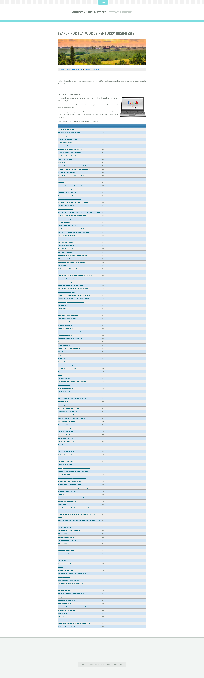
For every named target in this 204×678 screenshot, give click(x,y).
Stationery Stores (63, 361)
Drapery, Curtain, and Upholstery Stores (69, 348)
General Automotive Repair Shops (67, 491)
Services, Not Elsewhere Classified (67, 626)
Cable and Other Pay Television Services (68, 258)
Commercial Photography (65, 464)
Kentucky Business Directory (89, 12)
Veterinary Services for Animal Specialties (69, 132)
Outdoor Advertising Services (66, 461)
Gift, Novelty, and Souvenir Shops (67, 368)
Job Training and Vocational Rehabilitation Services (72, 573)
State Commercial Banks (64, 391)
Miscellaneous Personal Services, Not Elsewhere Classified (73, 458)
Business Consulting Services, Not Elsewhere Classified (72, 607)
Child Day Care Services (64, 577)
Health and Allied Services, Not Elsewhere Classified (72, 557)
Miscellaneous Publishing (65, 189)
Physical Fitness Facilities (64, 527)
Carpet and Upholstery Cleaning (66, 438)
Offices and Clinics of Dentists (66, 537)
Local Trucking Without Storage (66, 235)
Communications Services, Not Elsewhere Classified (71, 262)
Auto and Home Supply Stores (66, 322)
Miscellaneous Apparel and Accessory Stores (70, 338)
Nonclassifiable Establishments (66, 610)
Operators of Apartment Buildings (67, 411)
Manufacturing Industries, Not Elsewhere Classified (72, 229)
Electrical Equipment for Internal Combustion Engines (72, 215)
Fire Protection (62, 620)
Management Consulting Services (67, 600)
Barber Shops (61, 448)
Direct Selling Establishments (66, 371)
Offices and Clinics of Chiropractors (67, 540)
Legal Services (62, 560)
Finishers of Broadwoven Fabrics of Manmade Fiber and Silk (74, 179)
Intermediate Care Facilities (65, 553)
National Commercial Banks (65, 388)
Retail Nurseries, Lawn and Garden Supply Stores (71, 302)
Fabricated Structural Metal (65, 209)
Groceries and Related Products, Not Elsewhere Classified (73, 298)
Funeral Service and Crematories (66, 451)
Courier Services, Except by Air (66, 245)
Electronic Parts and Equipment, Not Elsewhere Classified (73, 282)
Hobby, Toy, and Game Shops (66, 365)
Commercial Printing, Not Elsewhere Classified (70, 195)
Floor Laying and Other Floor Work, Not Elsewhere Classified (74, 169)
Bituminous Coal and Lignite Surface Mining (70, 149)
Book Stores (61, 358)
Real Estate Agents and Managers (67, 421)
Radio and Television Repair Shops (67, 501)
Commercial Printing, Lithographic (67, 192)
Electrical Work (62, 162)
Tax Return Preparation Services (66, 454)
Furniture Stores (62, 342)
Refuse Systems (62, 265)
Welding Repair (62, 504)
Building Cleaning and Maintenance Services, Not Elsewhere (74, 468)
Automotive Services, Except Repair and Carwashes (71, 498)
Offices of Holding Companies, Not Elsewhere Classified (73, 428)
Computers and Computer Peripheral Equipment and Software (75, 275)
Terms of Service (118, 664)
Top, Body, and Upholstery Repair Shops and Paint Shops (73, 488)
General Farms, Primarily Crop (66, 129)
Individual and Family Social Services (67, 570)
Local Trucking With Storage (65, 242)
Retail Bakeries (62, 312)
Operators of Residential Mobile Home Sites (70, 415)
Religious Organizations (64, 590)
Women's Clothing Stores (65, 335)
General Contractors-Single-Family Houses (69, 152)
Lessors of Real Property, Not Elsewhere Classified (71, 418)
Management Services (64, 597)
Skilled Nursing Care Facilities (66, 550)
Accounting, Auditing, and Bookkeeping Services (71, 593)
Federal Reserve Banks (64, 385)
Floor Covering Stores (64, 345)
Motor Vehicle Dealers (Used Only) (67, 318)
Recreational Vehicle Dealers (65, 328)
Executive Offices (62, 613)
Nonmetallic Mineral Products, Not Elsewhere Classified (73, 202)
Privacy (109, 664)
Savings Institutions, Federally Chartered (69, 395)
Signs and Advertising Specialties (67, 225)
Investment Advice (63, 401)
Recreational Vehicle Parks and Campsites (69, 434)
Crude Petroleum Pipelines (65, 252)
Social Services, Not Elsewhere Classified (68, 580)
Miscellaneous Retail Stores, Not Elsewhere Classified (72, 381)
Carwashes (61, 494)
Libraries (60, 567)
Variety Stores (62, 305)
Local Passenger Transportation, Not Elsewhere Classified (73, 232)
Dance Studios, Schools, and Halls (67, 511)
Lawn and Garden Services (65, 142)
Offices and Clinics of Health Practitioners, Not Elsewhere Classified (76, 547)
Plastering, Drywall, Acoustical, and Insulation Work (72, 166)
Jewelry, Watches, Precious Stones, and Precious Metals (73, 288)
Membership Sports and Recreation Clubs (69, 530)
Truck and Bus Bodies (64, 222)
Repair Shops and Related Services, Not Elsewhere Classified (74, 508)
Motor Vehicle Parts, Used (65, 272)
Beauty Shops (61, 444)
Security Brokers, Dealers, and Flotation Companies (72, 398)
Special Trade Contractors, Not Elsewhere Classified (72, 175)
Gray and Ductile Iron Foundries (66, 205)
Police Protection (62, 617)
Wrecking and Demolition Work (66, 172)
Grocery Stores (62, 308)
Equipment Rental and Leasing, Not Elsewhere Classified (73, 471)
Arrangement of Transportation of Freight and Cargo (72, 255)
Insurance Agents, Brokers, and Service (68, 405)
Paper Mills (61, 182)
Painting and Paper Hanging (65, 159)
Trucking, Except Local (64, 239)
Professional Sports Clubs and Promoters (69, 524)
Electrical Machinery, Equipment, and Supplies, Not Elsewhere (74, 219)
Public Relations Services (64, 603)
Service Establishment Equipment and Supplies (70, 285)
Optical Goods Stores (64, 378)
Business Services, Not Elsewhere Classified (69, 484)
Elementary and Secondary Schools (67, 563)
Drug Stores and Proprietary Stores (67, 355)
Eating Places (61, 351)
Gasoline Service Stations (65, 325)
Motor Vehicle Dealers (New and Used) (68, 315)
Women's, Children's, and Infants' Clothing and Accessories (74, 295)
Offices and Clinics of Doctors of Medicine (69, 534)
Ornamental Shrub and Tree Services (68, 146)
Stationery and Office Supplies (66, 292)
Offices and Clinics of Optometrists (67, 543)
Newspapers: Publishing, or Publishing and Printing (72, 185)
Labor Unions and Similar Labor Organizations (70, 583)
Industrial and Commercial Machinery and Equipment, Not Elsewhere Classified (79, 212)
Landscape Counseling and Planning (67, 139)
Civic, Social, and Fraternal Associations (68, 587)
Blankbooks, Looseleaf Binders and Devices (69, 199)
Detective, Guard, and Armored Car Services (69, 481)
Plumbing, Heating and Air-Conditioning (69, 156)
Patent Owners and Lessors (65, 431)
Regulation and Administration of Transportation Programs (74, 623)
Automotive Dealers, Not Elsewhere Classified (70, 332)
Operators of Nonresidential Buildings (68, 408)
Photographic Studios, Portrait (66, 441)
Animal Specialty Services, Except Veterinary (70, 136)
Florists (60, 375)
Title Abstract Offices (64, 425)
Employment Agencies (64, 474)
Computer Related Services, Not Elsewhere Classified (72, 478)
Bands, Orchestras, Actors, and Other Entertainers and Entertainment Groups (79, 520)
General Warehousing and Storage (67, 249)
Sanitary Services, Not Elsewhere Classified (69, 268)
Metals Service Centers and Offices (67, 278)
